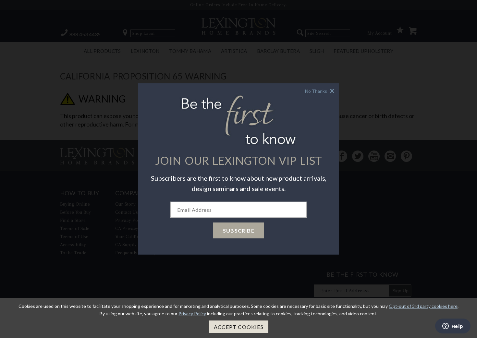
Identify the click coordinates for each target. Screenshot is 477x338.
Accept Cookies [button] (238, 327)
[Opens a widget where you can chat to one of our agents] (453, 327)
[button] (320, 91)
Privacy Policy (192, 313)
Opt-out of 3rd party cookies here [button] (423, 306)
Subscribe (238, 230)
